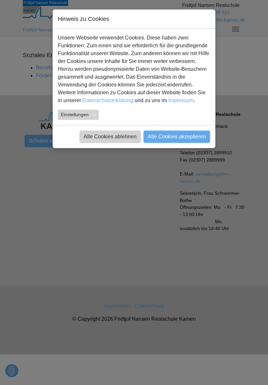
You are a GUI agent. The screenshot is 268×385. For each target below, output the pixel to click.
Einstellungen (75, 114)
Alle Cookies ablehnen (110, 136)
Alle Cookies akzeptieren (177, 136)
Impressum (181, 100)
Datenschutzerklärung (107, 100)
